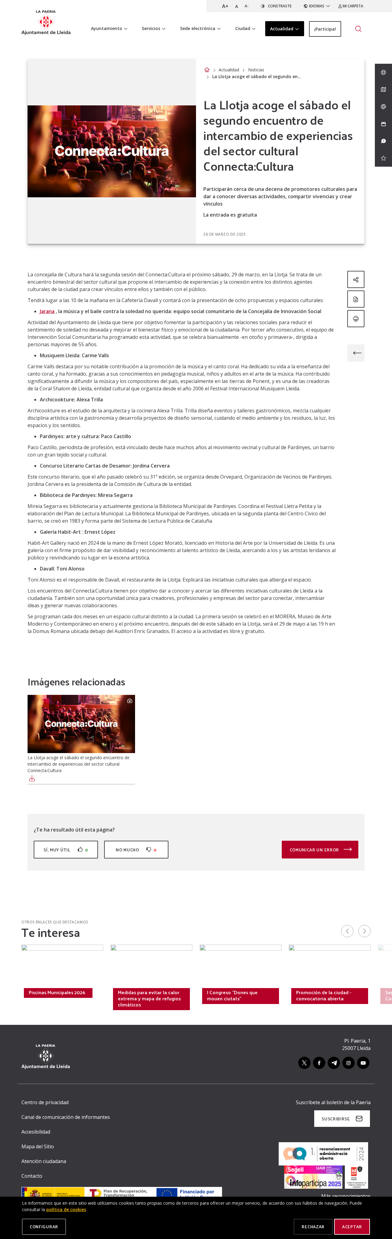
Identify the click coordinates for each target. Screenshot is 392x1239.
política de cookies (66, 1209)
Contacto (31, 1176)
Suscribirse (336, 1119)
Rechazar (313, 1226)
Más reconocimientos (346, 1196)
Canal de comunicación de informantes (65, 1117)
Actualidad (229, 70)
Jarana (47, 311)
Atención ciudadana (43, 1161)
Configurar (44, 1226)
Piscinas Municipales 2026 (57, 992)
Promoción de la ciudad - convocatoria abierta (323, 995)
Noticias (256, 70)
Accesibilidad (35, 1131)
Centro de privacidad (45, 1102)
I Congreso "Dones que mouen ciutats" (232, 995)
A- (247, 6)
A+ (225, 6)
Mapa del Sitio (37, 1146)
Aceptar (352, 1226)
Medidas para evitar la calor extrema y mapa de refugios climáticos (149, 998)
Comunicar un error (315, 850)
